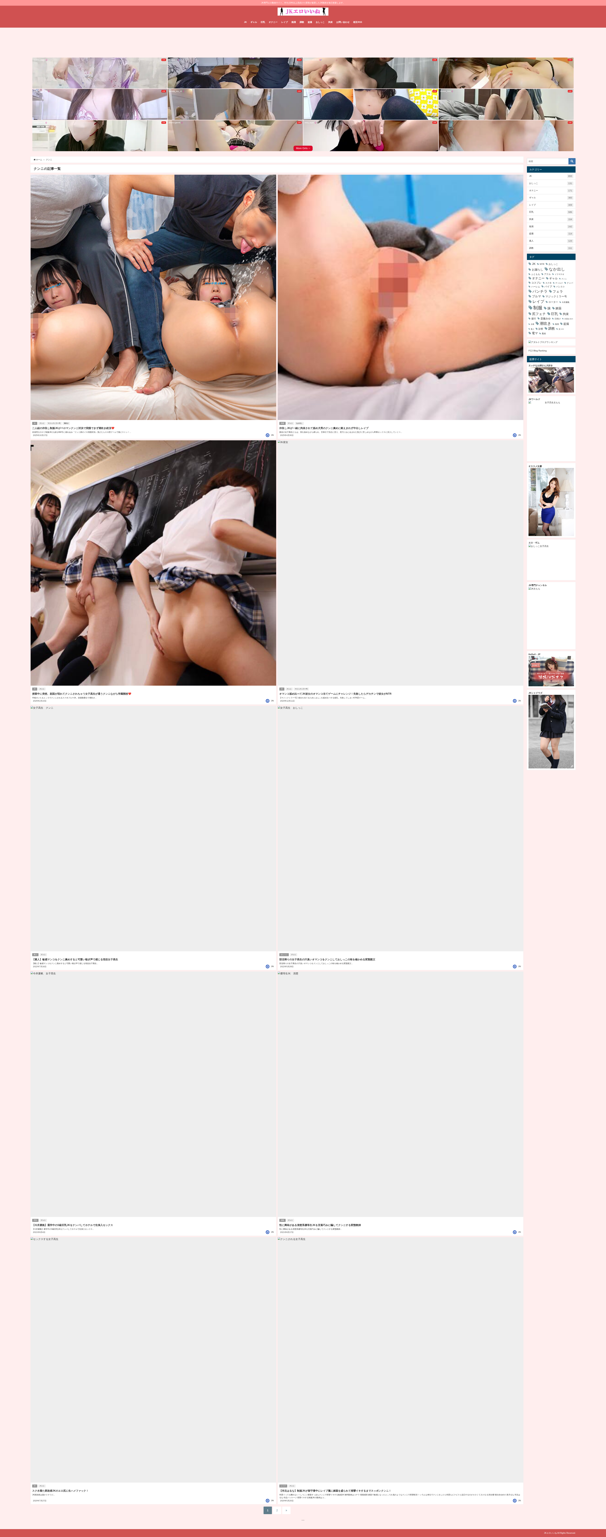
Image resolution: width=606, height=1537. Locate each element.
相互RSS (357, 22)
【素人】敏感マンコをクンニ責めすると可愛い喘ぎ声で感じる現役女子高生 (75, 959)
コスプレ (536, 283)
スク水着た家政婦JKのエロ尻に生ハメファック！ (60, 1490)
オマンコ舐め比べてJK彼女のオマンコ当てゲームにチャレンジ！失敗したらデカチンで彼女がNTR (335, 693)
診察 (540, 329)
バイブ (548, 286)
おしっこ (320, 22)
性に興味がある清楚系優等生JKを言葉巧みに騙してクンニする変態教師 (320, 1225)
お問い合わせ (343, 22)
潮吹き (66, 423)
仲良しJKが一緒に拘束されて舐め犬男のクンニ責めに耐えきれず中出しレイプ (323, 428)
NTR (542, 264)
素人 (35, 954)
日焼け (558, 319)
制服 (537, 307)
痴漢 (293, 22)
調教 (302, 22)
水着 (532, 324)
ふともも (535, 274)
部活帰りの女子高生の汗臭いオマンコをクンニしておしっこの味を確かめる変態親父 (327, 959)
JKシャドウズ (535, 693)
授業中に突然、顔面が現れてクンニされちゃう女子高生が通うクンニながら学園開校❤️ (81, 693)
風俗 (544, 333)
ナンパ (570, 283)
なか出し (299, 423)
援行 (533, 318)
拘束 (330, 22)
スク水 (548, 283)
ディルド (559, 283)
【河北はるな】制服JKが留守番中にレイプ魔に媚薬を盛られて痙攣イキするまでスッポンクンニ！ (335, 1490)
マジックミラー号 (54, 423)
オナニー (273, 22)
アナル (547, 274)
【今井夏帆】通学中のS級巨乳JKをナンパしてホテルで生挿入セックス (72, 1225)
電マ (535, 333)
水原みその (568, 319)
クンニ (42, 423)
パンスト (560, 287)
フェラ (558, 291)
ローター (553, 302)
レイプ (284, 22)
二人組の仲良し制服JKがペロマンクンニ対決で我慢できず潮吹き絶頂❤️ (73, 428)
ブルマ (536, 296)
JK (245, 22)
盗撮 (310, 22)
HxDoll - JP (534, 654)
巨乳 (263, 22)
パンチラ (540, 291)
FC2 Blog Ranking (538, 351)
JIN (272, 435)
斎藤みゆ (546, 318)
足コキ (561, 329)
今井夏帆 (565, 302)
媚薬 (558, 308)
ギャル (253, 22)
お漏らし (537, 269)
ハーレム (535, 287)
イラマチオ (559, 274)
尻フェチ (539, 313)
